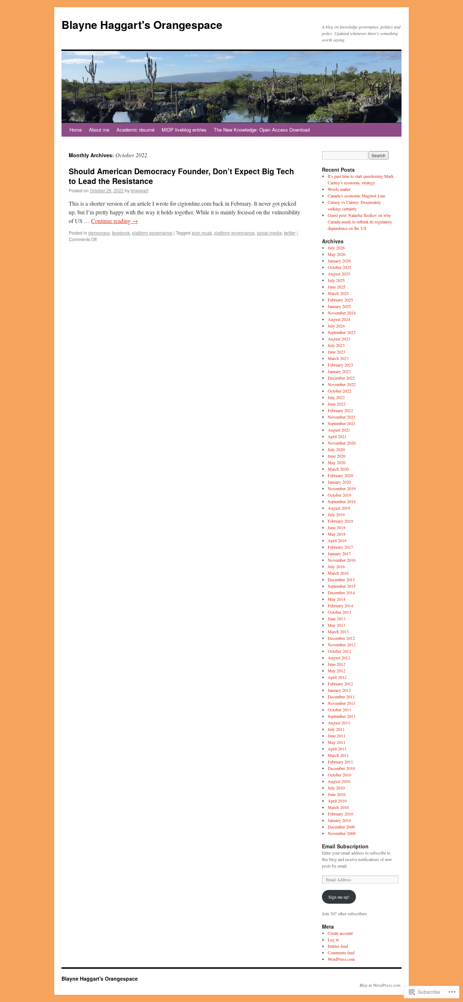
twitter (290, 233)
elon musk (202, 233)
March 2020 (338, 469)
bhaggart (139, 190)
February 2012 (340, 683)
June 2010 (336, 794)
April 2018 (337, 540)
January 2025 (339, 306)
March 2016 (338, 573)
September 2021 (342, 423)
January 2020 (339, 482)
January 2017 (339, 553)
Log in (333, 939)
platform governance (152, 233)
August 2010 (339, 781)
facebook (121, 233)
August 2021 (339, 430)
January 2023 (339, 371)
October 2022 (339, 391)
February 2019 (340, 521)
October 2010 (339, 775)
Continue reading (114, 220)
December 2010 (341, 768)
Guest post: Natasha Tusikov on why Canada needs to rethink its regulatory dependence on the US (360, 221)
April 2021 (337, 436)
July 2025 (336, 280)
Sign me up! (338, 897)
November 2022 (342, 384)
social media (269, 233)
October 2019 (339, 495)
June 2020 (336, 456)
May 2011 (336, 742)
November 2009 (342, 833)
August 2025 (339, 274)
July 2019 (336, 514)
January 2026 (339, 261)
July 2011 (336, 729)
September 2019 (342, 501)
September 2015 (342, 586)
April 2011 (337, 748)
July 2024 (336, 326)
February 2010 (340, 814)
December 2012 (341, 638)
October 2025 (339, 267)
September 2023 (342, 332)
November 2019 (342, 488)
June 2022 (336, 404)
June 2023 (336, 352)
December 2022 (341, 378)
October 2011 (339, 709)
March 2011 (338, 755)
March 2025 (338, 293)
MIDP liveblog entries (184, 129)
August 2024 (339, 319)
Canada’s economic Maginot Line (356, 195)
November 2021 (342, 417)
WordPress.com (341, 959)
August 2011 (339, 722)
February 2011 (340, 762)
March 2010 (338, 807)
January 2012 (339, 690)
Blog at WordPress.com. (381, 985)
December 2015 (341, 579)
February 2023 (340, 365)
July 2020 (336, 449)
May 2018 (336, 534)
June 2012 (336, 664)
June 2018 (336, 527)
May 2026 (336, 254)
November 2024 (342, 313)
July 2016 (336, 566)
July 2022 (336, 397)
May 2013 (336, 625)
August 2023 (339, 339)
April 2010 (337, 801)
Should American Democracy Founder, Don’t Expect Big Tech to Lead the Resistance (181, 176)
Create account (340, 933)
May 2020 (336, 462)
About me (99, 129)
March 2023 (338, 358)
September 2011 (342, 716)
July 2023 (336, 345)
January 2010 (339, 820)
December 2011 (341, 696)
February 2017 (340, 547)
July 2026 (336, 247)
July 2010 (336, 788)
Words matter (339, 189)
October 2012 (339, 651)
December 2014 (341, 592)
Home (75, 129)
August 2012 (339, 657)
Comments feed (341, 952)
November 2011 (342, 703)
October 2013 (339, 612)
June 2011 (336, 735)
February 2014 (340, 605)
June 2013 (336, 618)
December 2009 (341, 827)
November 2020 (342, 443)
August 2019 (339, 508)
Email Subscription (345, 846)
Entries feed (338, 946)
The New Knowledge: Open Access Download (262, 129)
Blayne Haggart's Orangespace (141, 24)
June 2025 (336, 287)
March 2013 (338, 631)
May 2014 (336, 599)
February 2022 (340, 410)
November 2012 (342, 644)
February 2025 (340, 300)
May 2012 (336, 670)
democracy (99, 233)
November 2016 (342, 560)
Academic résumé (135, 129)
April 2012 (337, 677)
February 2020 (340, 475)
